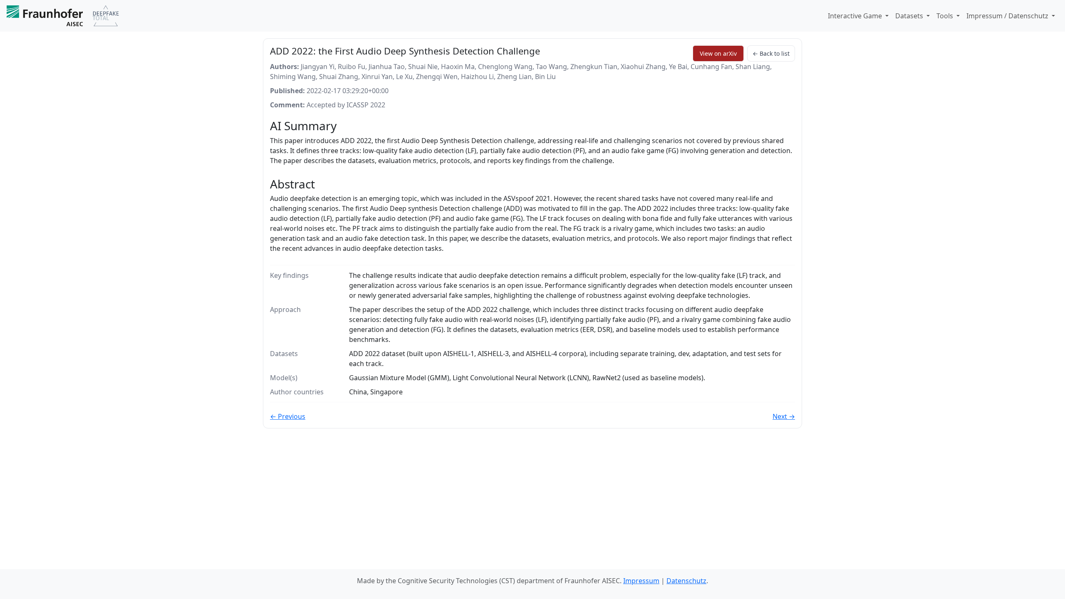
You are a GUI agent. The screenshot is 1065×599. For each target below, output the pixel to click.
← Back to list (771, 53)
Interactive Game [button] (856, 15)
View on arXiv (718, 53)
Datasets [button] (910, 15)
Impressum (641, 580)
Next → (784, 416)
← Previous (287, 416)
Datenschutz (686, 580)
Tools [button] (945, 15)
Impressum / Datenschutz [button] (1008, 15)
